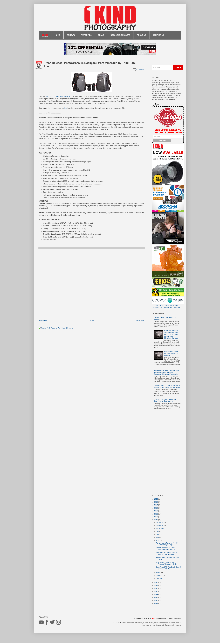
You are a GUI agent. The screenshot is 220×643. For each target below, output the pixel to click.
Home (92, 320)
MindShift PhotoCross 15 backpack (58, 96)
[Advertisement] (166, 453)
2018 (156, 582)
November (160, 525)
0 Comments (140, 69)
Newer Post (43, 320)
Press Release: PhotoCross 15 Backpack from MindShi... (166, 553)
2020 (156, 517)
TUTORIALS (86, 35)
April (158, 540)
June (158, 534)
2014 (156, 594)
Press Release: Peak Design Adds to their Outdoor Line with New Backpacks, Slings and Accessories (166, 372)
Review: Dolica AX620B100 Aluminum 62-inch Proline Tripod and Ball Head (167, 386)
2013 (156, 597)
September (160, 528)
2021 (156, 514)
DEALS (101, 35)
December (160, 522)
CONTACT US (158, 35)
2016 (156, 588)
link (65, 108)
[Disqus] (91, 284)
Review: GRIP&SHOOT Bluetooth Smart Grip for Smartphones (165, 400)
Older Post (140, 320)
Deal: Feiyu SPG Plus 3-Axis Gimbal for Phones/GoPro (168, 568)
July (157, 531)
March (158, 573)
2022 (156, 511)
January (159, 579)
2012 (156, 600)
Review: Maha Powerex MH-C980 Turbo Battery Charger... (167, 544)
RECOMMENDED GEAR (120, 35)
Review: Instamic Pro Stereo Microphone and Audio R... (166, 548)
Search (178, 67)
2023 (156, 508)
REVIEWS (71, 35)
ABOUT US (141, 35)
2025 (156, 502)
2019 (156, 520)
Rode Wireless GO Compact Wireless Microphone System (167, 563)
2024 (156, 505)
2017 (156, 585)
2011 (156, 603)
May (157, 537)
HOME (57, 35)
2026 (156, 499)
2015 (156, 591)
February (159, 576)
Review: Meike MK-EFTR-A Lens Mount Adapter (171, 353)
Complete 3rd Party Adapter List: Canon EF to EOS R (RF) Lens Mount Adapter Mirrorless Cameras (172, 334)
